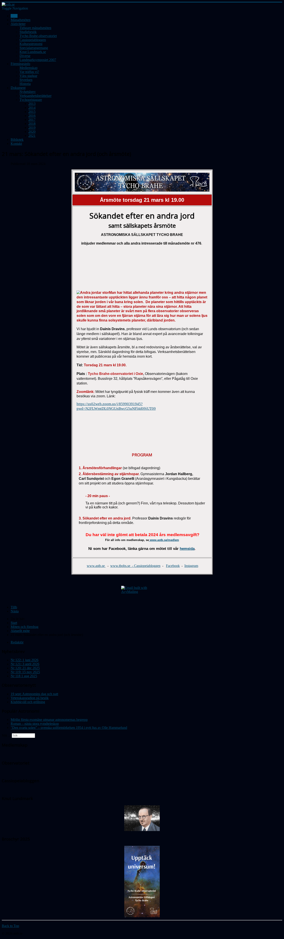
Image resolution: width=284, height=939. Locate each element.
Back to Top (10, 926)
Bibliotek (17, 139)
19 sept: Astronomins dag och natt (34, 694)
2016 (32, 116)
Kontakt (16, 143)
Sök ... (6, 735)
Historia (25, 84)
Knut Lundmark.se (33, 52)
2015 (32, 112)
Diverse (25, 56)
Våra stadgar (28, 76)
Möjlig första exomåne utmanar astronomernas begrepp (49, 719)
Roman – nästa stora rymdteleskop (35, 723)
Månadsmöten (20, 20)
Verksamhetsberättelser (35, 96)
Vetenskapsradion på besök (30, 698)
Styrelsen (26, 80)
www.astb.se (96, 566)
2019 (32, 127)
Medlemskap (28, 68)
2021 (32, 135)
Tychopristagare (31, 100)
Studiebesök (28, 32)
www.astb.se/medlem (164, 540)
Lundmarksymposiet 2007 (38, 60)
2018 (32, 123)
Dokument (18, 88)
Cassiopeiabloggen (33, 40)
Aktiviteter (18, 24)
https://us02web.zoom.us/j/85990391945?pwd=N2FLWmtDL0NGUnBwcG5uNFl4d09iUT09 (116, 406)
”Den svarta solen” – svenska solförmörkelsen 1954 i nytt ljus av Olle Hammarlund (69, 727)
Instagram (191, 566)
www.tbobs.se (120, 566)
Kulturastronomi (31, 44)
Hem (14, 16)
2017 (32, 120)
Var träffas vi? (29, 72)
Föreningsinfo (20, 64)
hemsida (187, 548)
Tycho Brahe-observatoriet (38, 36)
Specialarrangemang (34, 48)
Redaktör (17, 642)
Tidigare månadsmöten (35, 28)
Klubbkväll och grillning (28, 702)
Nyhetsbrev (28, 92)
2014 (32, 108)
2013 (32, 104)
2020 (32, 131)
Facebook (173, 566)
